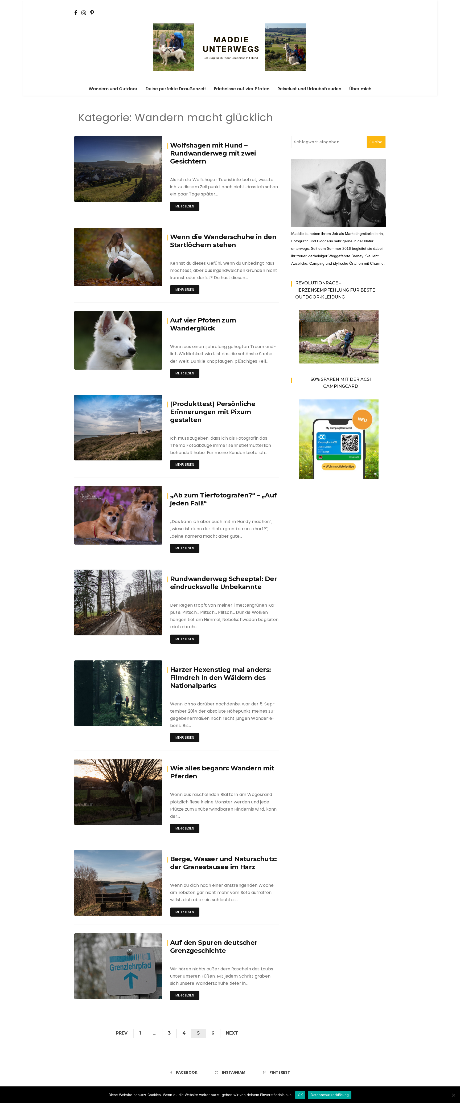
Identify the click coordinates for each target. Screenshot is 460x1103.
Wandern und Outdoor (113, 89)
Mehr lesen (184, 206)
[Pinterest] (92, 12)
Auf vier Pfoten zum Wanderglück (203, 324)
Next (232, 1033)
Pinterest (279, 1072)
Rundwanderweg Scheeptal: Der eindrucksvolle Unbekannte (223, 583)
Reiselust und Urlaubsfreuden (309, 89)
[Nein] (453, 1095)
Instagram (233, 1072)
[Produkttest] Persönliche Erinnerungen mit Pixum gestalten (212, 412)
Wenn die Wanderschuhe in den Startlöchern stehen (223, 241)
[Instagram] (83, 12)
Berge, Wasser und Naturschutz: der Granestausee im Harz (223, 863)
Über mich (360, 89)
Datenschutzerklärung (330, 1095)
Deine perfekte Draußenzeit (176, 89)
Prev (122, 1033)
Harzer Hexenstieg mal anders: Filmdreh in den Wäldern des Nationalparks (220, 677)
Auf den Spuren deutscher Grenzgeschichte (213, 946)
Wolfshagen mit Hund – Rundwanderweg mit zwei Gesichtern (213, 153)
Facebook (187, 1072)
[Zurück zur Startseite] (230, 47)
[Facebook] (75, 12)
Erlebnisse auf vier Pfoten (241, 89)
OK (300, 1095)
